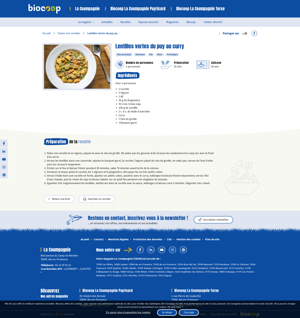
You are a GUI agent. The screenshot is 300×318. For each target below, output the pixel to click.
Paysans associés (148, 22)
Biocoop (191, 22)
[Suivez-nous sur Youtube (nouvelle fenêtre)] (4, 159)
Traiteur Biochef (212, 22)
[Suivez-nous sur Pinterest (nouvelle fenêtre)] (4, 175)
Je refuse (167, 312)
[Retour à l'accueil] (49, 9)
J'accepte (189, 312)
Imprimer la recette (99, 198)
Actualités (107, 22)
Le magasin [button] (84, 22)
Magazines (172, 22)
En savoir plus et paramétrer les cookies (128, 312)
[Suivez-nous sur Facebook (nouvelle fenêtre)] (4, 143)
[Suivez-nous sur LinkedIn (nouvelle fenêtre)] (4, 151)
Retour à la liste (61, 198)
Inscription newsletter (216, 219)
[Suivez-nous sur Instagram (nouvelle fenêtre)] (4, 167)
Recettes (125, 22)
